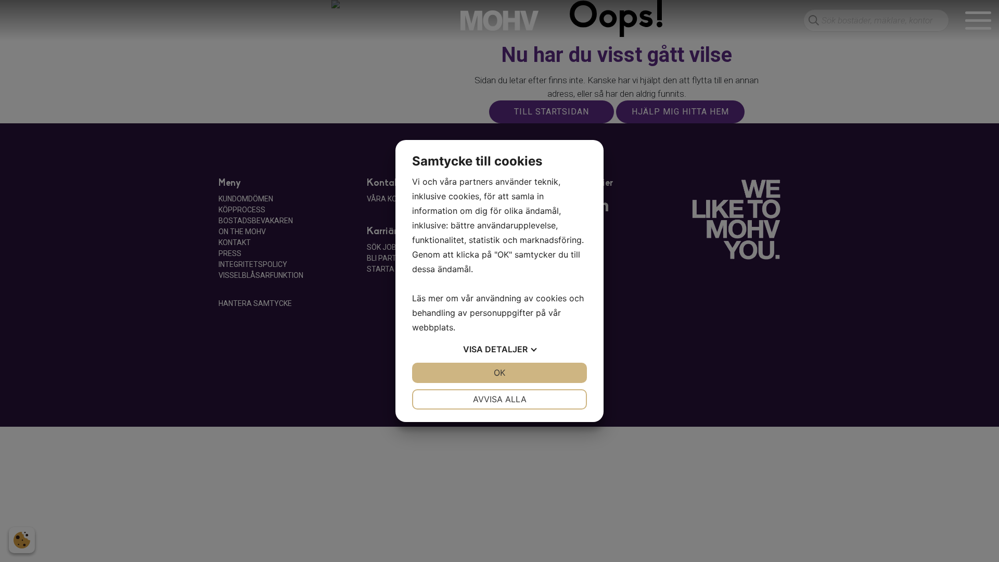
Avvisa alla (500, 399)
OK (499, 372)
